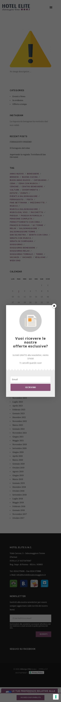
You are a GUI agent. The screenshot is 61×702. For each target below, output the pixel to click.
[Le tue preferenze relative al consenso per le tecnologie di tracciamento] (56, 697)
